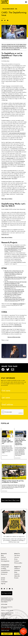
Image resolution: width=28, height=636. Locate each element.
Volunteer (17, 568)
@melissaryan (17, 324)
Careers (16, 557)
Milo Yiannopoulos (6, 178)
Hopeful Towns (5, 570)
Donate (16, 578)
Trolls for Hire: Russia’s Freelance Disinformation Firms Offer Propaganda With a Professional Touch (14, 299)
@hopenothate (18, 326)
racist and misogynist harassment (17, 133)
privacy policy (5, 629)
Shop (15, 572)
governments (21, 161)
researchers (10, 162)
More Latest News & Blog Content (10, 500)
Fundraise (17, 570)
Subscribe (17, 576)
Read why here (5, 234)
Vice (14, 187)
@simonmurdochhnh (6, 326)
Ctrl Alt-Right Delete (8, 8)
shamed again (9, 158)
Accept (7, 634)
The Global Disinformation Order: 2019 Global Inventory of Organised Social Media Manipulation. (15, 248)
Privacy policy (18, 563)
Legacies (16, 574)
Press (15, 559)
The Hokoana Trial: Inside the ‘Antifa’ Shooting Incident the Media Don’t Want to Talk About (15, 286)
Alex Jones (14, 178)
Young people (5, 566)
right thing (4, 166)
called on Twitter (8, 90)
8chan (15, 177)
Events (3, 579)
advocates (18, 162)
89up (7, 618)
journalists (4, 162)
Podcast (3, 557)
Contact (16, 561)
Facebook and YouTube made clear (16, 70)
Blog (2, 555)
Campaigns (4, 581)
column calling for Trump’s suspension (11, 95)
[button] (26, 2)
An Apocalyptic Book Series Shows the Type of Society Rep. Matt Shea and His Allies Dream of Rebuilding (14, 291)
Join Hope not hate (6, 593)
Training (3, 568)
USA (16, 8)
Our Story (17, 555)
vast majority (20, 166)
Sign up (3, 583)
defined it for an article (9, 108)
